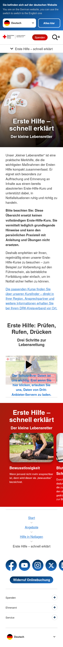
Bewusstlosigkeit (24, 467)
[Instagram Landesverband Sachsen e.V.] (37, 565)
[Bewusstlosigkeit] (31, 447)
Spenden (40, 37)
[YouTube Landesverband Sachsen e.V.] (24, 565)
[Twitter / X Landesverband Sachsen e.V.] (51, 565)
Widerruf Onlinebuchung (31, 580)
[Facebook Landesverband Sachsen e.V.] (11, 565)
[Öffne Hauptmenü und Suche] (56, 37)
